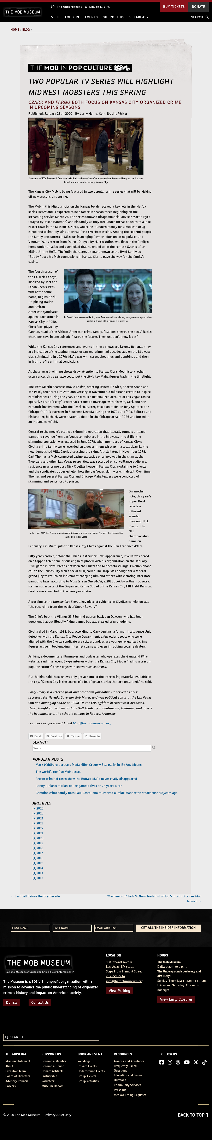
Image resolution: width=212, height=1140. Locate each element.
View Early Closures (176, 999)
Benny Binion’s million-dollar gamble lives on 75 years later (79, 786)
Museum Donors (53, 1086)
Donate (12, 1002)
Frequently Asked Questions (125, 1068)
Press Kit (120, 1090)
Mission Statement (17, 1061)
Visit (55, 17)
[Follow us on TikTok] (204, 1062)
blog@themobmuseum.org (92, 722)
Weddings (84, 1061)
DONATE (198, 7)
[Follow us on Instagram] (170, 1062)
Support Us (113, 17)
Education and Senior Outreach (128, 1077)
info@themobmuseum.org (124, 981)
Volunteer (48, 1081)
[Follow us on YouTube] (187, 1062)
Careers (10, 1086)
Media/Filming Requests (130, 1095)
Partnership (49, 1076)
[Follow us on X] (195, 1062)
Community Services (127, 1085)
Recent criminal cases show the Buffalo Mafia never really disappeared (86, 779)
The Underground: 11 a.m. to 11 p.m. (83, 7)
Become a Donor (53, 1066)
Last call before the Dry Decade (35, 896)
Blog (26, 30)
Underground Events (91, 1071)
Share (92, 736)
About (9, 1066)
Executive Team (15, 1071)
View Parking (119, 990)
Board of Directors (17, 1076)
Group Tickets (87, 1076)
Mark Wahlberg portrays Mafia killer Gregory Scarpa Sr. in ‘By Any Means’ (89, 764)
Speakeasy (139, 17)
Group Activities (88, 1081)
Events (91, 17)
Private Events (87, 1066)
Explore (72, 17)
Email (36, 736)
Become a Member (54, 1061)
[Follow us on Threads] (178, 1062)
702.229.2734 (115, 976)
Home (15, 30)
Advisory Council (16, 1081)
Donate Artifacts (53, 1071)
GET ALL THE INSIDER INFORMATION (168, 928)
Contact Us (40, 1002)
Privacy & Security (58, 1115)
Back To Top (192, 1115)
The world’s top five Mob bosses (58, 771)
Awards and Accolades (129, 1061)
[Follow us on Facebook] (161, 1062)
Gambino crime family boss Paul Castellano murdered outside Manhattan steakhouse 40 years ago (106, 793)
